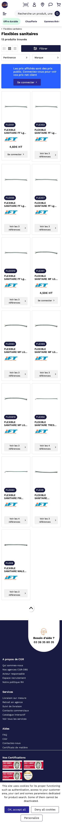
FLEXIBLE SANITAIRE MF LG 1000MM (14, 424)
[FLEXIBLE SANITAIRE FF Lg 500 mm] (16, 180)
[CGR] (5, 5)
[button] (34, 5)
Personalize (31, 817)
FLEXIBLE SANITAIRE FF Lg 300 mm (44, 131)
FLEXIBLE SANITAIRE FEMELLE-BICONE (45, 497)
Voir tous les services (14, 719)
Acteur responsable (13, 673)
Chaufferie (31, 21)
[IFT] (11, 139)
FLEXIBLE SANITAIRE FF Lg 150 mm (14, 131)
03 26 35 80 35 (44, 642)
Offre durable (10, 21)
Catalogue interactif (13, 714)
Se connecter (25, 82)
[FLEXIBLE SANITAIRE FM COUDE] (16, 472)
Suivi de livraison (12, 706)
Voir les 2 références (14, 593)
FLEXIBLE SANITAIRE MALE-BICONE (14, 570)
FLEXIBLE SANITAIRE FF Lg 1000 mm (14, 278)
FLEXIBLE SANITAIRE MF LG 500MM (45, 351)
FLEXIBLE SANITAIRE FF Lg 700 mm (44, 204)
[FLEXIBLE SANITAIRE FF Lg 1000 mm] (16, 253)
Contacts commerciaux (15, 710)
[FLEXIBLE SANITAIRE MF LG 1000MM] (16, 399)
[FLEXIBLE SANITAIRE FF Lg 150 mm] (16, 106)
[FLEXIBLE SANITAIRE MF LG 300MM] (16, 326)
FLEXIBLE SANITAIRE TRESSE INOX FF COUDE (46, 424)
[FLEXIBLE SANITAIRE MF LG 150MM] (46, 253)
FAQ (4, 734)
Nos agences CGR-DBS (15, 669)
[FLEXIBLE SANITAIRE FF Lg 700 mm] (46, 180)
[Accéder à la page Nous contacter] (51, 5)
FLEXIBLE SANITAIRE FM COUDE (12, 497)
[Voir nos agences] (42, 5)
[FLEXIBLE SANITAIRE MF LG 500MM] (46, 326)
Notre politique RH (13, 682)
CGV (4, 739)
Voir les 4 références (45, 447)
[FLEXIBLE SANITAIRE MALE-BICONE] (16, 545)
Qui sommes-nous (12, 665)
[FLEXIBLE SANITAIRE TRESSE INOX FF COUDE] (46, 399)
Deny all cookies (45, 809)
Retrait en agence (12, 702)
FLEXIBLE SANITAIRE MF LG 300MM (14, 351)
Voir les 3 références (45, 155)
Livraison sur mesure (14, 698)
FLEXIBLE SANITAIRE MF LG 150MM (45, 278)
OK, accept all (17, 809)
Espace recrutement (14, 678)
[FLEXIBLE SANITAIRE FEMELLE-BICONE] (46, 472)
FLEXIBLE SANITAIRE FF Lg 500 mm (14, 204)
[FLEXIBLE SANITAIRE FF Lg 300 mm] (46, 106)
